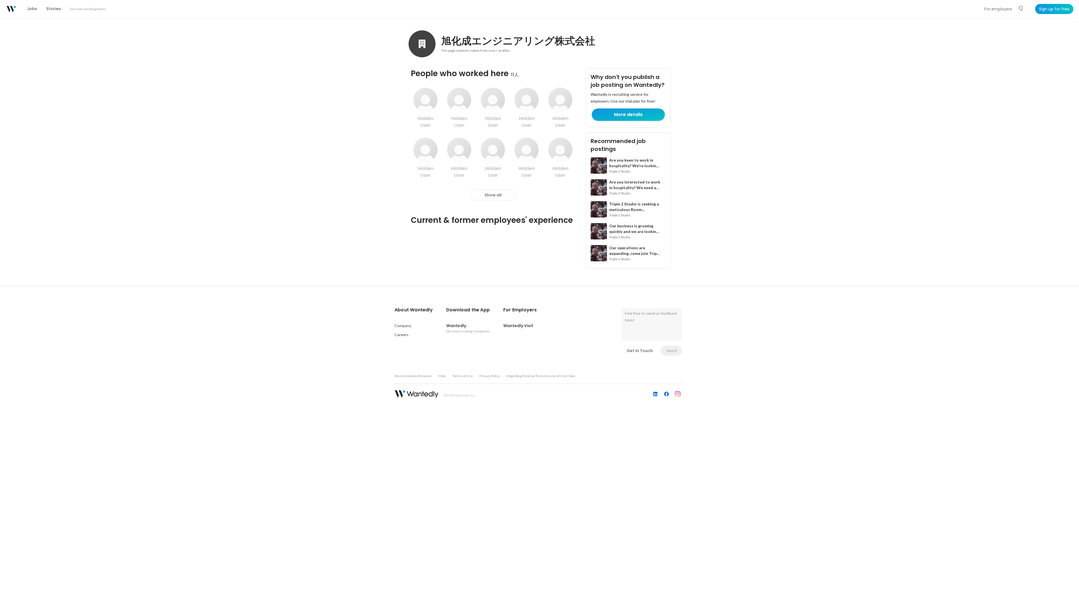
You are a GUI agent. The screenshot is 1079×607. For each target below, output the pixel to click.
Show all (493, 195)
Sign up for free (1054, 9)
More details (628, 114)
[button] (414, 310)
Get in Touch (640, 351)
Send (671, 351)
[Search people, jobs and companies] (1021, 8)
